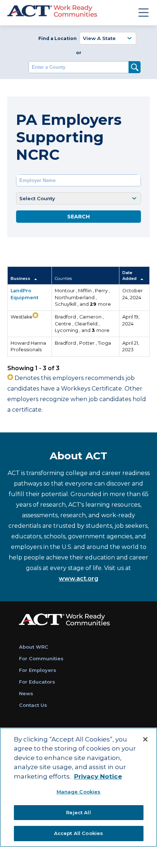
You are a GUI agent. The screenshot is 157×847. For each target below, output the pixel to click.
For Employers (37, 670)
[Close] (145, 739)
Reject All (78, 812)
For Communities (41, 658)
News (26, 693)
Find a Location (57, 38)
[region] (78, 787)
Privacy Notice (98, 776)
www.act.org (78, 578)
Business (21, 278)
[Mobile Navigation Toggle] (143, 12)
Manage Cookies (79, 792)
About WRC (33, 647)
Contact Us (33, 705)
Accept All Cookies (78, 833)
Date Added (130, 275)
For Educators (37, 682)
